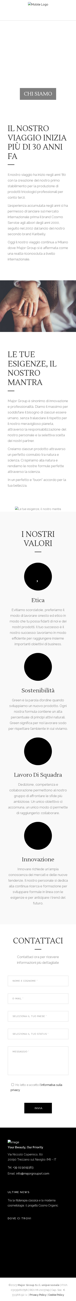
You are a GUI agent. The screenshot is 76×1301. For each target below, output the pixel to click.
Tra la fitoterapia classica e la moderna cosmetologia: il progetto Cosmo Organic (33, 1203)
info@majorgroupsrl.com (32, 1173)
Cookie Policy (56, 1294)
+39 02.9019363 (23, 1167)
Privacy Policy (38, 1294)
